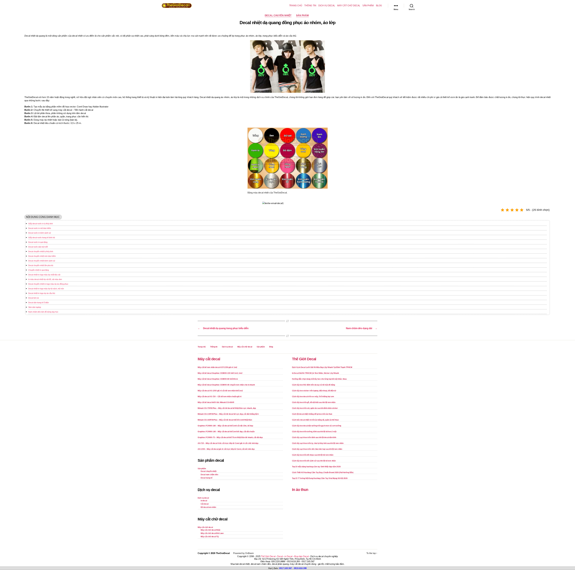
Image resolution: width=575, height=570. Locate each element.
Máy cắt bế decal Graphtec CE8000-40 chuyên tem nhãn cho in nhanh (226, 385)
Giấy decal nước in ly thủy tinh (40, 224)
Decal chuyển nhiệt (278, 15)
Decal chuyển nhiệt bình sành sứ (41, 261)
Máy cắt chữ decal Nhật (210, 530)
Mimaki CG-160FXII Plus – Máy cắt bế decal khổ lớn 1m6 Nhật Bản (225, 420)
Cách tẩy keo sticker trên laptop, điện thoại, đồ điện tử (314, 391)
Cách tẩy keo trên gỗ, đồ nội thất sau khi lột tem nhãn (313, 402)
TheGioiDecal (223, 553)
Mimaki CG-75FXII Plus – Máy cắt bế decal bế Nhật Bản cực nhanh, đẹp (227, 408)
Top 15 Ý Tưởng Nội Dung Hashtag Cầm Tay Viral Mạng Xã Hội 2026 (320, 478)
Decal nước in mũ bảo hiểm (39, 228)
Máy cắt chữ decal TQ (210, 537)
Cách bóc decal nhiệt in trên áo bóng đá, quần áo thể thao (315, 420)
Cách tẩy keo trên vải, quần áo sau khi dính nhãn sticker (315, 408)
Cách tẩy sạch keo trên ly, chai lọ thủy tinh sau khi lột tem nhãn (317, 443)
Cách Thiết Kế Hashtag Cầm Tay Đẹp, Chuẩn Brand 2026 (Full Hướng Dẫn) (322, 472)
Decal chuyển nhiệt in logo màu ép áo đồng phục (48, 284)
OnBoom (249, 553)
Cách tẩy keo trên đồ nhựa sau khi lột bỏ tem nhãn (312, 455)
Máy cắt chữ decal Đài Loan (212, 533)
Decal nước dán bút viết (38, 247)
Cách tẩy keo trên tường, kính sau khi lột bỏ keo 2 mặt (314, 432)
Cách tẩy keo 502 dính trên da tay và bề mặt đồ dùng (313, 385)
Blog (379, 5)
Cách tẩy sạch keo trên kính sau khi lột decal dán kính (314, 437)
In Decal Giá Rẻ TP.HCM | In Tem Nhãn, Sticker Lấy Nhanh (315, 373)
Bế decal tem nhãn (208, 507)
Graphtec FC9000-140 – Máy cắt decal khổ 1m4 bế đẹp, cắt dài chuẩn (226, 432)
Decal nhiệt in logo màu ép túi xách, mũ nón (46, 289)
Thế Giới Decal (304, 359)
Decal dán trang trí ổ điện (38, 303)
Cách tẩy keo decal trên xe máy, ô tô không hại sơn (313, 396)
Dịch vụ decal (326, 5)
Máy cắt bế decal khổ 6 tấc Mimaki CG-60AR (216, 402)
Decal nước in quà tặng (37, 242)
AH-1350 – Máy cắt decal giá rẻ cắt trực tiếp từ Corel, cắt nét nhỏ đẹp (226, 449)
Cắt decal (204, 504)
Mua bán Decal (301, 556)
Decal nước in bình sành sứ (39, 233)
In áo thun (300, 489)
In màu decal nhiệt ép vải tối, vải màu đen (45, 279)
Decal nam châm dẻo (209, 475)
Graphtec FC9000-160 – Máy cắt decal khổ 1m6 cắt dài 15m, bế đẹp (225, 426)
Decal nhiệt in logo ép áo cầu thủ (41, 293)
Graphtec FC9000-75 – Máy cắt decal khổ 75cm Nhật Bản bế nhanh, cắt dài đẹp (230, 437)
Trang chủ (295, 5)
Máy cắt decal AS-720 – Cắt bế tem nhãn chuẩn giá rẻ (220, 396)
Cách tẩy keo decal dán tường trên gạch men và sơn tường (316, 426)
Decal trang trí (206, 478)
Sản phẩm (368, 5)
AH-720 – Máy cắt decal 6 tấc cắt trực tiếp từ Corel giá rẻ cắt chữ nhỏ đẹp (228, 443)
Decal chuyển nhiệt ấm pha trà (40, 265)
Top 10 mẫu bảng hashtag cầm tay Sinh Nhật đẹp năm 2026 (316, 467)
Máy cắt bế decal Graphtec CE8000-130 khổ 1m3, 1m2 (220, 373)
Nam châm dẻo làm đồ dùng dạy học (43, 312)
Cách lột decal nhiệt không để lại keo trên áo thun (312, 414)
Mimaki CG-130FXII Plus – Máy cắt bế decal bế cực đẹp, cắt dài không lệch (228, 414)
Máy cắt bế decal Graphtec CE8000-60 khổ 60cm (218, 379)
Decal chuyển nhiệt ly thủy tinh (40, 251)
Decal (280, 556)
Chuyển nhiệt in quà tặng (38, 270)
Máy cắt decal (209, 359)
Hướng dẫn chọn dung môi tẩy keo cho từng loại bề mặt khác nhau (319, 379)
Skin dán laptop (34, 307)
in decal (204, 501)
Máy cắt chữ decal (348, 5)
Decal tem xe (33, 298)
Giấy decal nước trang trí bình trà (41, 238)
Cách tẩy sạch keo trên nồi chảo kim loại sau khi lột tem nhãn (317, 449)
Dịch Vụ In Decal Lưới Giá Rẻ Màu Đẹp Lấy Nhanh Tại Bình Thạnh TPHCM (322, 367)
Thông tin (310, 5)
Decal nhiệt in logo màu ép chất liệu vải (44, 275)
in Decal (288, 556)
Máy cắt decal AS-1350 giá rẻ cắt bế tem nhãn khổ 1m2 (220, 391)
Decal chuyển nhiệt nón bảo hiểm (42, 256)
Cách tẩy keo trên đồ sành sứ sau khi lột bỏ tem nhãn (314, 461)
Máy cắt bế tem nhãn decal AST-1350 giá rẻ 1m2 (217, 367)
